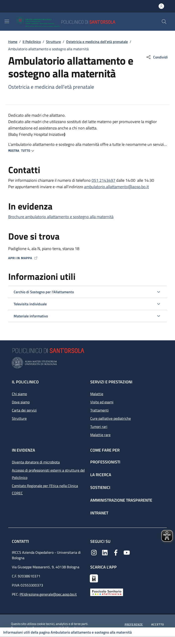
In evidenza (23, 450)
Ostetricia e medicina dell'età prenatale (97, 41)
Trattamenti (99, 410)
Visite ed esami (101, 402)
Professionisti (105, 462)
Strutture (53, 41)
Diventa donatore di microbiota (36, 462)
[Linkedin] (104, 552)
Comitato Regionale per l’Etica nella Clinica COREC (45, 489)
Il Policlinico (32, 41)
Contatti (21, 541)
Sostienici (100, 487)
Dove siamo (21, 402)
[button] (164, 21)
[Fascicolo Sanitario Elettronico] (106, 591)
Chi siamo (19, 394)
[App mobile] (94, 578)
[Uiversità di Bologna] (87, 362)
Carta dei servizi (24, 410)
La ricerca (100, 475)
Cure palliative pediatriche (110, 418)
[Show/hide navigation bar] (7, 21)
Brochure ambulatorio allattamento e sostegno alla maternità (60, 217)
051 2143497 (103, 180)
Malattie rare (100, 434)
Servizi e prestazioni (111, 382)
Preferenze (134, 624)
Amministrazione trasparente (121, 500)
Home (12, 41)
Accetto (157, 624)
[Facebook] (115, 552)
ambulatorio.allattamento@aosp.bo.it (116, 187)
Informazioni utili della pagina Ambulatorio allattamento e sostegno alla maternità (67, 632)
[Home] (79, 22)
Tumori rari (98, 426)
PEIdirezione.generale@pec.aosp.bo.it (48, 594)
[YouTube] (126, 552)
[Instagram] (94, 552)
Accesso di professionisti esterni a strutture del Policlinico (48, 474)
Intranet (99, 513)
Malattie (96, 394)
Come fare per (105, 450)
